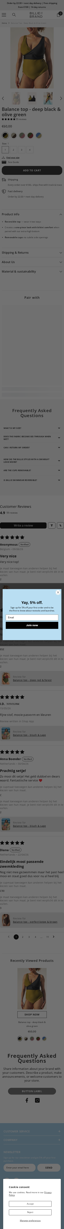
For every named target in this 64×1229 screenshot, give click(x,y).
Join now (32, 625)
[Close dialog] (58, 592)
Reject (30, 1212)
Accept (30, 1203)
